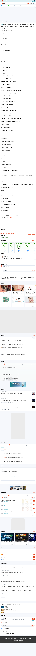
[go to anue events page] (31, 3)
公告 (2, 21)
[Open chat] (34, 5)
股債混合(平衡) (6, 501)
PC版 (6, 638)
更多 (34, 497)
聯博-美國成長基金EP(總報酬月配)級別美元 (7, 511)
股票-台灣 (5, 505)
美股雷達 (6, 391)
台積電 (4, 557)
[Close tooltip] (33, 7)
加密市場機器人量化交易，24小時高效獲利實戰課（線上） (13, 453)
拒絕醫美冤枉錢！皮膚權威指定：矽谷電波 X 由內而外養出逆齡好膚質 (30, 305)
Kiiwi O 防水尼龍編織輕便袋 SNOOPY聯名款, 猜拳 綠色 (5, 305)
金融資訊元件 (25, 638)
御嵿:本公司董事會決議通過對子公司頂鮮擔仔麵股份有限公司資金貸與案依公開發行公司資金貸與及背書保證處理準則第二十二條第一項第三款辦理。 (30, 293)
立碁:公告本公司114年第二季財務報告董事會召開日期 (27, 278)
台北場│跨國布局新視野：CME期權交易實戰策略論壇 (14, 449)
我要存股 (33, 235)
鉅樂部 (15, 638)
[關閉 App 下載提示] (0, 1)
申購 (34, 500)
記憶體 (4, 554)
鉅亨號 (12, 638)
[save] (27, 5)
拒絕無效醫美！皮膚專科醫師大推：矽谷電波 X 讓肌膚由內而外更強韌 (17, 293)
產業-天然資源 (6, 509)
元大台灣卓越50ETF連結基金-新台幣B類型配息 (8, 504)
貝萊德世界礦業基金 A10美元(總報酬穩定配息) (8, 507)
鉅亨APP (9, 638)
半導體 (4, 559)
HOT (5, 457)
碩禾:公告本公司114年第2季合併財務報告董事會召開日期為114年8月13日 (9, 278)
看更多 (34, 253)
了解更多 (33, 240)
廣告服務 (21, 638)
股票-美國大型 (6, 513)
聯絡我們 (29, 638)
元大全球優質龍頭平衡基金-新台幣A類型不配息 (8, 500)
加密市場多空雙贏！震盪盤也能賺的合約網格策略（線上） (13, 461)
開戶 (34, 512)
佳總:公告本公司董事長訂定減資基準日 (18, 305)
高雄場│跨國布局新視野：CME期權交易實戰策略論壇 (14, 457)
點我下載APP (11, 217)
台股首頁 (30, 235)
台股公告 (5, 21)
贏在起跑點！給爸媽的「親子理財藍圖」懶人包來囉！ (8, 233)
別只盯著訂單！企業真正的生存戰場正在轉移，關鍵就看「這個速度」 (5, 293)
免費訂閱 (33, 625)
